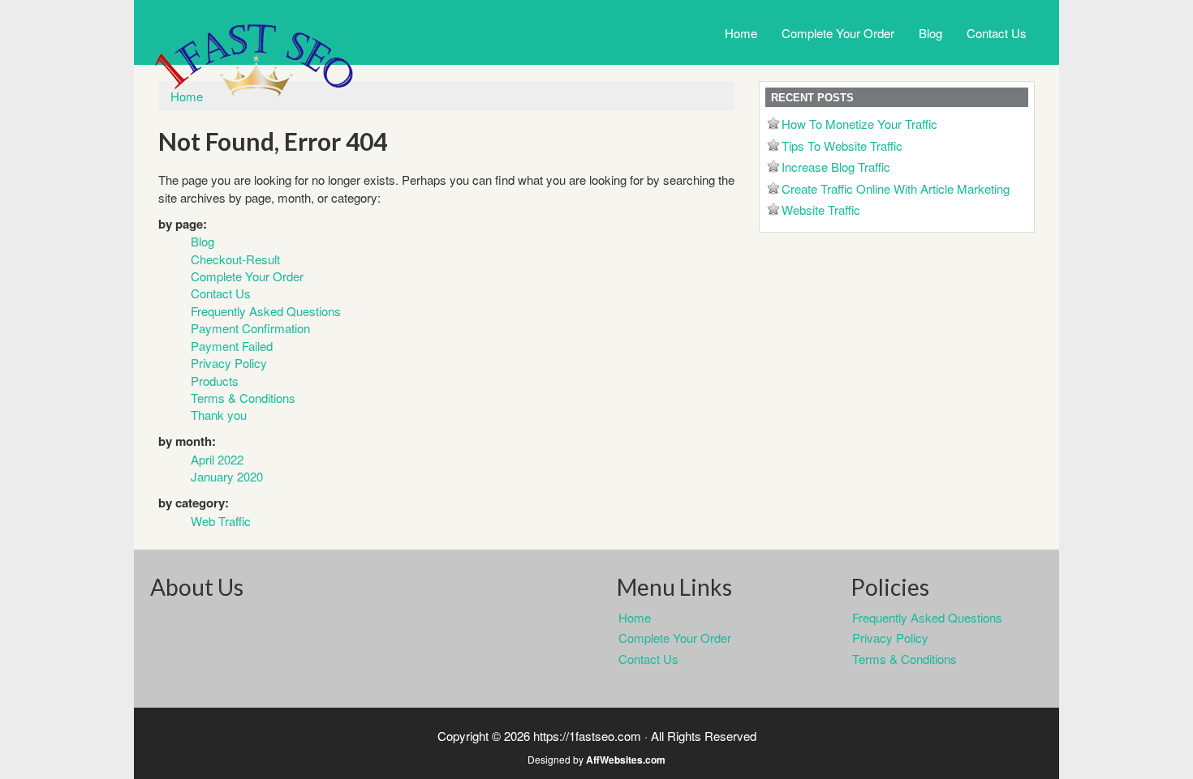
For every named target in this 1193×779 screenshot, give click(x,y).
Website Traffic (821, 209)
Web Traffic (221, 520)
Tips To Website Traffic (842, 145)
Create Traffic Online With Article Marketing (896, 188)
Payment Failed (232, 345)
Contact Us (997, 32)
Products (215, 380)
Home (741, 32)
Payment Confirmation (250, 327)
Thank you (219, 414)
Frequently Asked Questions (266, 310)
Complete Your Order (838, 32)
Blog (930, 32)
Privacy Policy (229, 362)
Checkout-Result (235, 259)
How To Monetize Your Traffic (859, 123)
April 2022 (217, 459)
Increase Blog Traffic (836, 166)
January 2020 (227, 476)
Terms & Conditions (243, 397)
